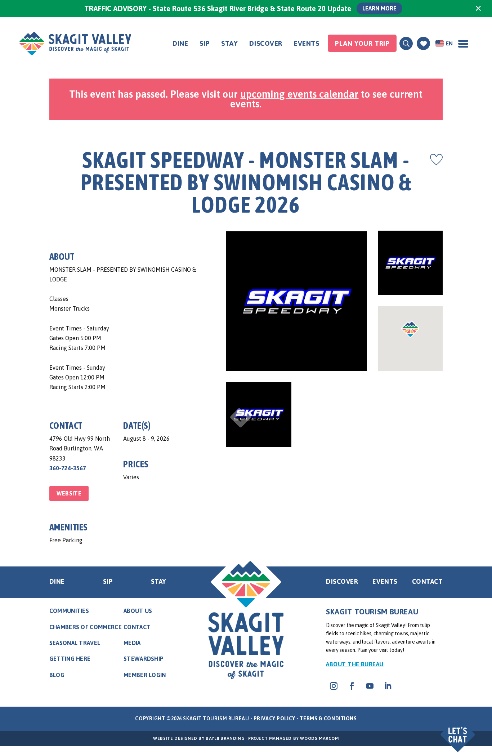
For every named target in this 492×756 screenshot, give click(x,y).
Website (69, 493)
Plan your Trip (362, 43)
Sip (205, 43)
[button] (459, 730)
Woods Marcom (319, 738)
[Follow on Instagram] (333, 686)
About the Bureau (355, 664)
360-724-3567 (67, 468)
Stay (229, 43)
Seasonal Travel (74, 643)
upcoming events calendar (299, 94)
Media (132, 643)
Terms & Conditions (328, 718)
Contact (427, 581)
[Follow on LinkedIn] (387, 686)
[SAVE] (436, 160)
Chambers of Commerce (85, 627)
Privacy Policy (274, 718)
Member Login (145, 675)
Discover (265, 43)
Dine (180, 43)
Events (306, 43)
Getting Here (70, 658)
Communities (69, 611)
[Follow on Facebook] (351, 686)
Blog (56, 675)
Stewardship (144, 658)
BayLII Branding (225, 738)
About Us (138, 611)
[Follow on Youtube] (369, 686)
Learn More (379, 8)
